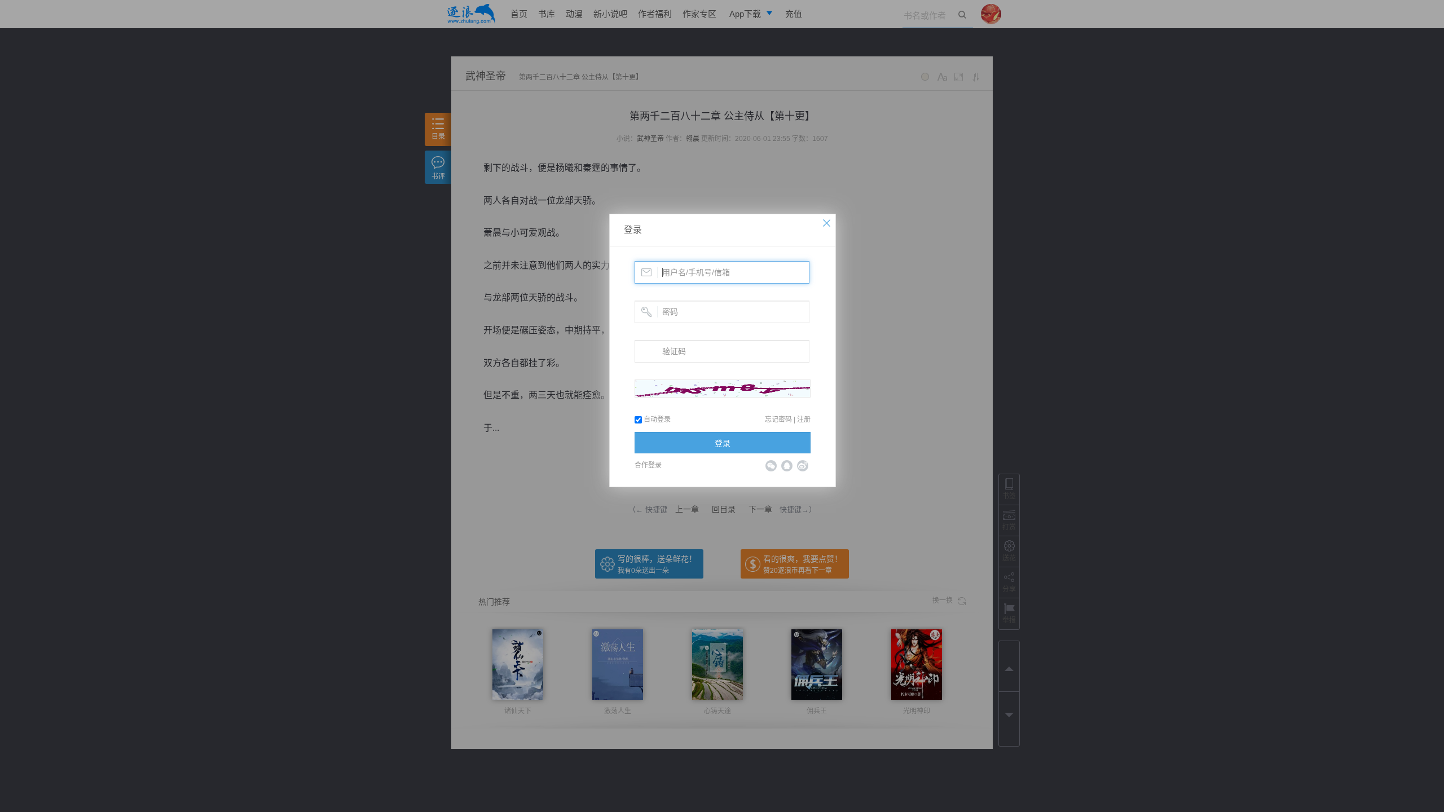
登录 (633, 230)
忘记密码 (778, 419)
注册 (804, 419)
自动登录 (656, 419)
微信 (771, 465)
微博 (802, 465)
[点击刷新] (723, 388)
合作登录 (648, 465)
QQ (787, 465)
